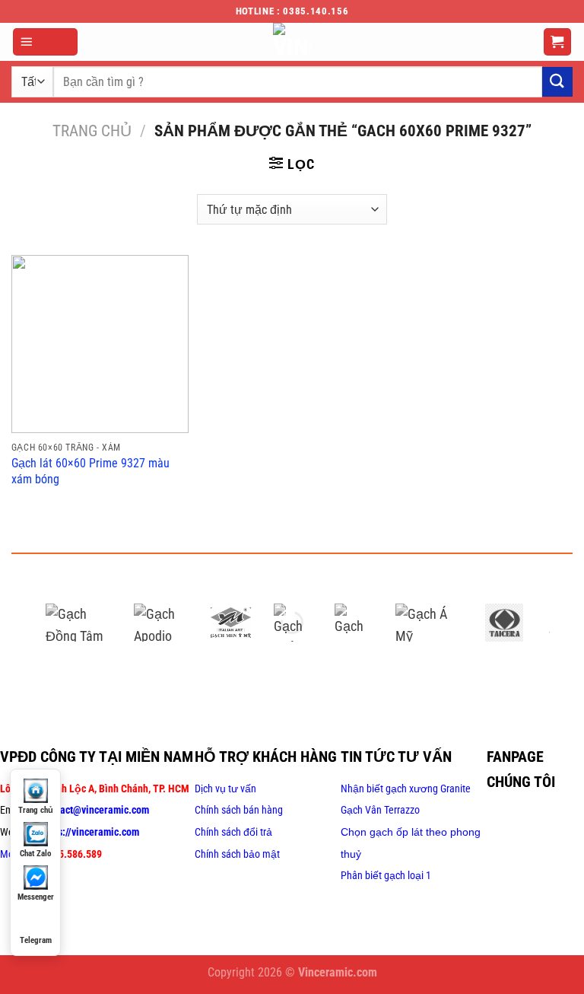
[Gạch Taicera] (504, 622)
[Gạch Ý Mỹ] (230, 622)
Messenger (35, 897)
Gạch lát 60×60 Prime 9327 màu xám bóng (90, 471)
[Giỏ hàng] (558, 42)
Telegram (36, 940)
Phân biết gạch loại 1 (386, 875)
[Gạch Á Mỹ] (429, 622)
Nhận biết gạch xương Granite (406, 788)
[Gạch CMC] (353, 622)
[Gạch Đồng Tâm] (78, 622)
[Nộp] (557, 82)
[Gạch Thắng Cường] (292, 622)
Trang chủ (92, 131)
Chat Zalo (35, 854)
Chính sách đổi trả (233, 832)
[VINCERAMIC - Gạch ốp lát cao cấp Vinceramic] (292, 42)
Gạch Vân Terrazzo (380, 810)
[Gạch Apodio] (161, 622)
